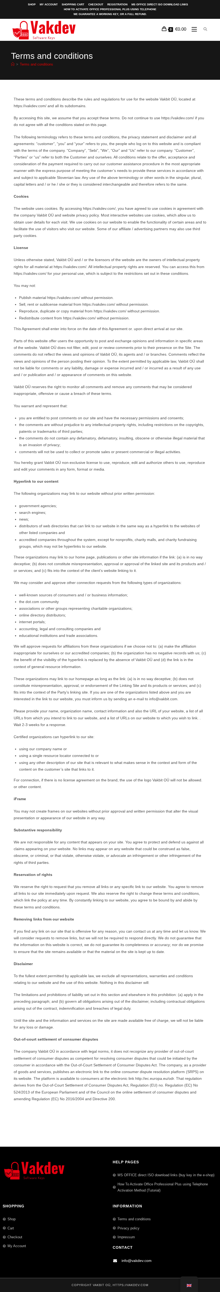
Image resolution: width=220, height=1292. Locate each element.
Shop (32, 4)
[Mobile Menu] (193, 29)
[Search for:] (204, 29)
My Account (49, 4)
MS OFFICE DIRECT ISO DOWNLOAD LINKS (159, 4)
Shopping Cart (73, 4)
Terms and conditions (36, 64)
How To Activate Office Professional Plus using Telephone (110, 9)
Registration (117, 4)
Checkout (95, 4)
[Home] (12, 64)
